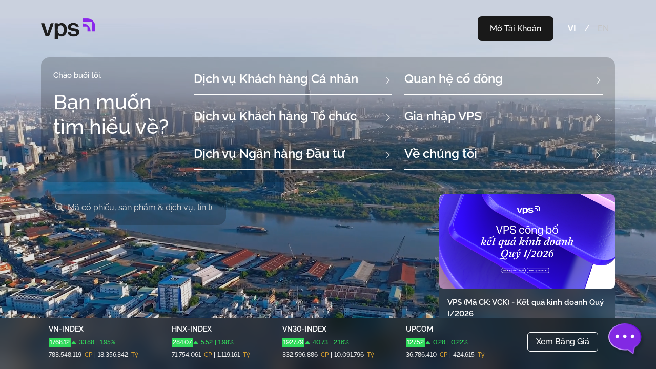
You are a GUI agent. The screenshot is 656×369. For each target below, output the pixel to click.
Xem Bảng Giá (562, 341)
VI (572, 28)
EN (603, 28)
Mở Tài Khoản (515, 28)
